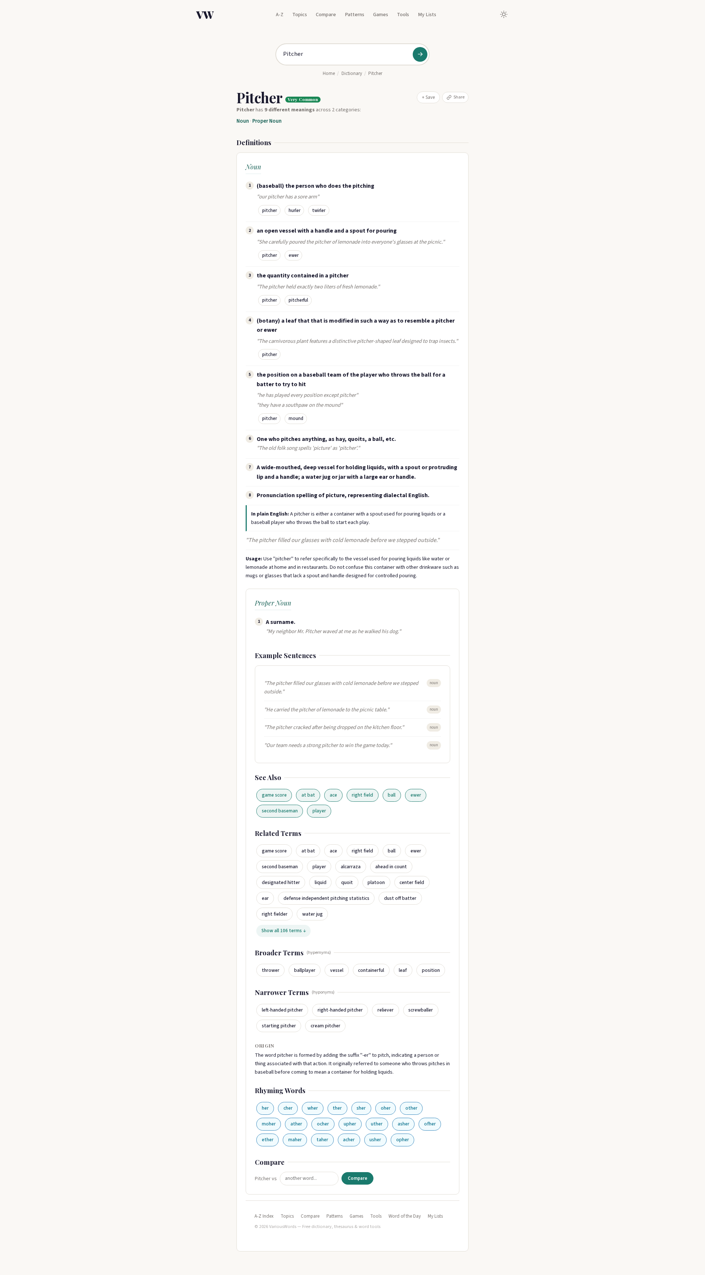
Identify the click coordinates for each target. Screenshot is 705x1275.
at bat (308, 794)
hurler (294, 210)
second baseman (280, 810)
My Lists (427, 14)
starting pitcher (279, 1025)
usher (375, 1139)
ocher (323, 1123)
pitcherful (298, 300)
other (411, 1108)
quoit (347, 882)
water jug (312, 914)
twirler (318, 210)
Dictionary (351, 73)
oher (386, 1108)
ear (265, 898)
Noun (242, 121)
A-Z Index (264, 1216)
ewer (294, 255)
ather (296, 1123)
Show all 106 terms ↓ (283, 930)
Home (329, 73)
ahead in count (391, 866)
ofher (430, 1123)
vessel (336, 970)
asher (403, 1123)
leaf (403, 970)
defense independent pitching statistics (326, 898)
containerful (371, 970)
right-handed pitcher (340, 1009)
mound (296, 418)
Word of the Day (404, 1216)
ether (268, 1139)
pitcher (269, 210)
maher (295, 1139)
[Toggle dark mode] (504, 14)
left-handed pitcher (282, 1009)
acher (349, 1139)
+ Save (428, 97)
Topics (299, 14)
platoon (376, 882)
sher (361, 1108)
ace (333, 794)
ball (391, 794)
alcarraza (351, 866)
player (319, 810)
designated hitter (281, 882)
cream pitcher (325, 1025)
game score (274, 794)
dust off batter (400, 898)
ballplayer (304, 970)
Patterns (354, 14)
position (431, 970)
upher (350, 1123)
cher (288, 1108)
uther (377, 1123)
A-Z (279, 14)
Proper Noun (267, 121)
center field (412, 882)
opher (402, 1139)
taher (322, 1139)
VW (205, 14)
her (265, 1108)
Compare (326, 14)
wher (312, 1108)
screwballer (420, 1009)
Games (380, 14)
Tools (403, 14)
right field (362, 794)
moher (269, 1123)
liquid (320, 882)
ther (337, 1108)
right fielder (275, 914)
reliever (385, 1009)
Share (458, 97)
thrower (270, 970)
